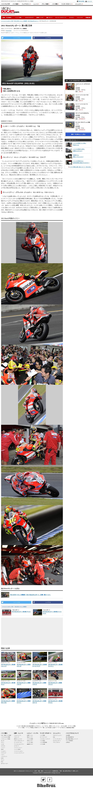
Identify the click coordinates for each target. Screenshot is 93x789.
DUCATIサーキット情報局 (20, 606)
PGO (2, 761)
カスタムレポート (57, 740)
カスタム (71, 17)
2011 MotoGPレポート (33, 21)
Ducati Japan (8, 30)
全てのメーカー (4, 763)
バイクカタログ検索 (5, 737)
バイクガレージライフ (45, 738)
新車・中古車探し (7, 17)
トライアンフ (4, 756)
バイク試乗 (42, 744)
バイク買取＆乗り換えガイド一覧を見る (80, 167)
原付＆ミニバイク (18, 738)
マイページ (89, 1)
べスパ (2, 754)
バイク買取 (55, 4)
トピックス (80, 17)
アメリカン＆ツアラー (19, 744)
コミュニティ (78, 4)
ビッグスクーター (18, 742)
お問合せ (68, 742)
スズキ (2, 744)
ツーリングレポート (57, 738)
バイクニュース (17, 735)
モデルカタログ (29, 17)
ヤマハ (2, 742)
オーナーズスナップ (60, 17)
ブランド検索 (45, 4)
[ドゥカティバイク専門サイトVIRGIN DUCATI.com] (10, 10)
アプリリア (3, 752)
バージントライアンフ (19, 752)
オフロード (16, 745)
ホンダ (2, 740)
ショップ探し (18, 17)
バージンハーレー (18, 747)
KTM (2, 758)
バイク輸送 (42, 740)
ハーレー (3, 747)
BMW (2, 749)
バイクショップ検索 (5, 738)
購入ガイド (49, 17)
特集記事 (88, 17)
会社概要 (68, 735)
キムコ (2, 759)
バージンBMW (17, 749)
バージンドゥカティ (18, 751)
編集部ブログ (30, 744)
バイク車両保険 (43, 742)
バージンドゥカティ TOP (7, 606)
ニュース (35, 4)
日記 (54, 737)
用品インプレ (30, 737)
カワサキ (3, 745)
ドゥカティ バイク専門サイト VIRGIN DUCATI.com (46, 723)
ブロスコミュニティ (57, 735)
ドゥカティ (3, 751)
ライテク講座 (30, 738)
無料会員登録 (81, 1)
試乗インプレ (40, 17)
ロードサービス (43, 737)
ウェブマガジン (26, 4)
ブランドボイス (56, 742)
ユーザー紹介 (30, 742)
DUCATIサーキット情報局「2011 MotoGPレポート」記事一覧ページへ (30, 594)
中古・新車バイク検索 (6, 735)
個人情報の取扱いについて (72, 738)
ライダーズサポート (66, 4)
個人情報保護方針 (70, 737)
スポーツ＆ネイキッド (19, 740)
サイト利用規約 (69, 740)
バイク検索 (15, 4)
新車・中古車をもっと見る (78, 134)
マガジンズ (16, 737)
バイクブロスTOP (5, 4)
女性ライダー (30, 740)
